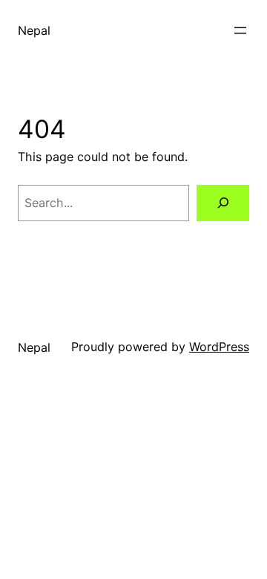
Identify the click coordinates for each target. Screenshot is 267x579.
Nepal (34, 30)
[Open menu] (240, 30)
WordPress (219, 346)
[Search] (223, 203)
